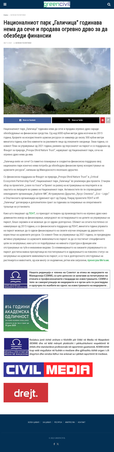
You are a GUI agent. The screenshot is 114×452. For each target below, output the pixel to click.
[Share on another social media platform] (108, 120)
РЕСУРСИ (58, 422)
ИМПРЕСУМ (70, 422)
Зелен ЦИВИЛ (33, 422)
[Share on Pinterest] (102, 120)
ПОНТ (32, 213)
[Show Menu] (5, 4)
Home (6, 15)
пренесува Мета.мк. (98, 260)
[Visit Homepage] (57, 4)
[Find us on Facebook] (54, 444)
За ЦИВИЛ (47, 422)
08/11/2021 (8, 43)
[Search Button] (108, 4)
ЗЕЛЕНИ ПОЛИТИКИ (18, 15)
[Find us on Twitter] (58, 444)
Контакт (81, 422)
